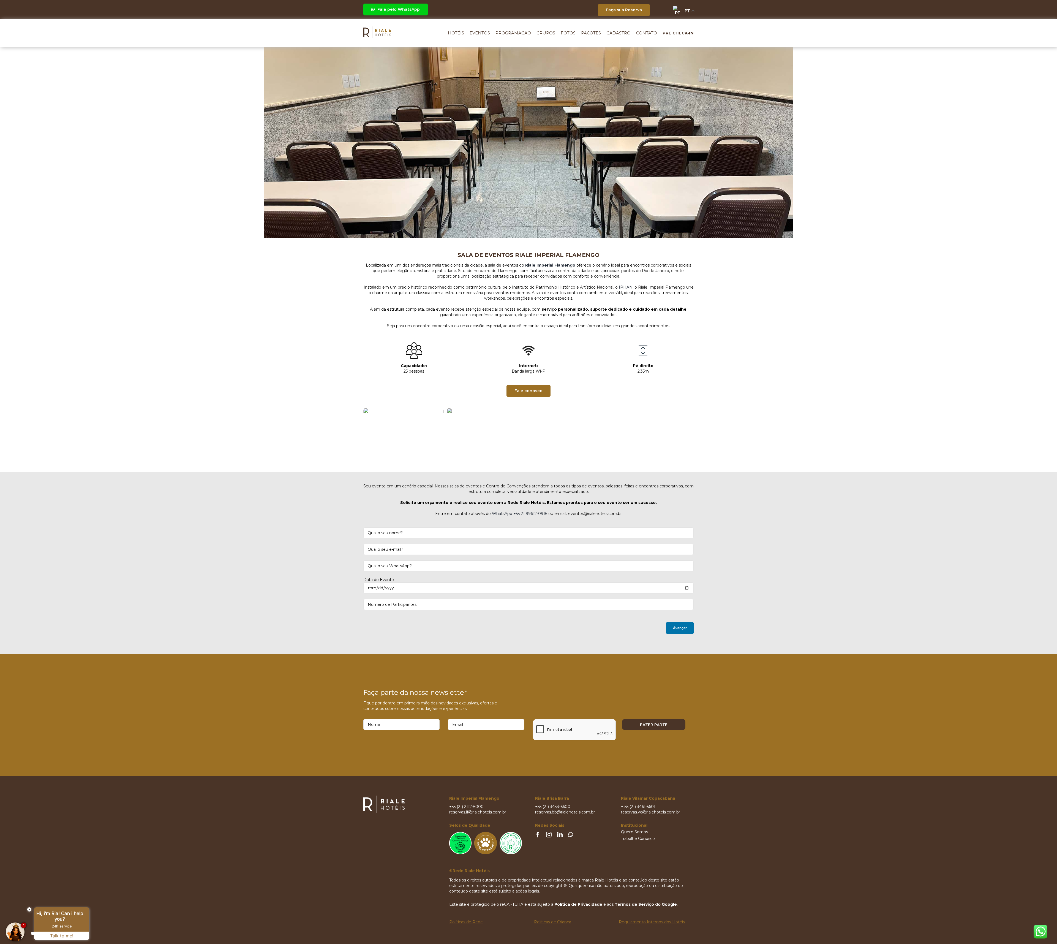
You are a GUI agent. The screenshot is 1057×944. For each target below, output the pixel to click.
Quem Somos (634, 831)
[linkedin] (560, 834)
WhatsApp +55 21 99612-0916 (519, 513)
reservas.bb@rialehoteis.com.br (565, 812)
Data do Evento (378, 579)
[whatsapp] (570, 834)
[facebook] (538, 834)
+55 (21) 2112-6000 (466, 806)
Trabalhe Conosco (638, 838)
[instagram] (549, 834)
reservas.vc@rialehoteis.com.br (650, 812)
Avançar (680, 628)
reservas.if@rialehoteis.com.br (477, 812)
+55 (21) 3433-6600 (552, 806)
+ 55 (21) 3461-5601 (638, 806)
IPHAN (626, 287)
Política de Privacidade (578, 904)
